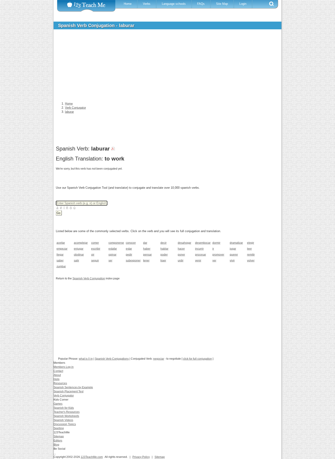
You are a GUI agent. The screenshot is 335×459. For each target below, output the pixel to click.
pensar (147, 254)
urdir (180, 260)
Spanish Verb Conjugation (88, 278)
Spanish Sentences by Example (73, 387)
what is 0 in (86, 358)
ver (214, 260)
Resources (60, 383)
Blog (56, 444)
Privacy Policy (141, 457)
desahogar (184, 242)
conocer (131, 242)
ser (110, 260)
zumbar (61, 266)
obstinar (79, 254)
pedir (129, 254)
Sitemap (59, 436)
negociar (158, 358)
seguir (95, 260)
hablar (164, 248)
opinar (112, 254)
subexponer (133, 260)
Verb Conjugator (64, 395)
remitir (251, 254)
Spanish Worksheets (66, 416)
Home (127, 3)
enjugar (78, 248)
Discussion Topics (65, 424)
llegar (60, 254)
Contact (58, 371)
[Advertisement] (164, 67)
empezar (62, 248)
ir (213, 248)
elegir (250, 242)
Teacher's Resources (67, 412)
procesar (200, 254)
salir (76, 260)
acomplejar (81, 242)
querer (234, 254)
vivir (232, 260)
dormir (216, 242)
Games (58, 403)
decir (163, 242)
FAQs (201, 3)
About (57, 375)
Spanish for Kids (64, 407)
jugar (233, 248)
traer (163, 260)
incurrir (199, 248)
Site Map (222, 3)
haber (146, 248)
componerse (115, 242)
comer (95, 242)
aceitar (61, 242)
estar (129, 248)
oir (92, 254)
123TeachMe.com (92, 457)
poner (181, 254)
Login (242, 3)
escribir (95, 248)
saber (60, 260)
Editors (58, 440)
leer (249, 248)
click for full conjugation (197, 358)
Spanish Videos (63, 420)
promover (218, 254)
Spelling (59, 428)
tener (146, 260)
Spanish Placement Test (68, 391)
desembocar (202, 242)
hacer (181, 248)
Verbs (146, 3)
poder (164, 254)
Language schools (174, 3)
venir (198, 260)
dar (145, 242)
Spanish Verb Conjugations (112, 358)
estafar (112, 248)
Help (56, 379)
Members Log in (64, 367)
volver (251, 260)
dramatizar (236, 242)
